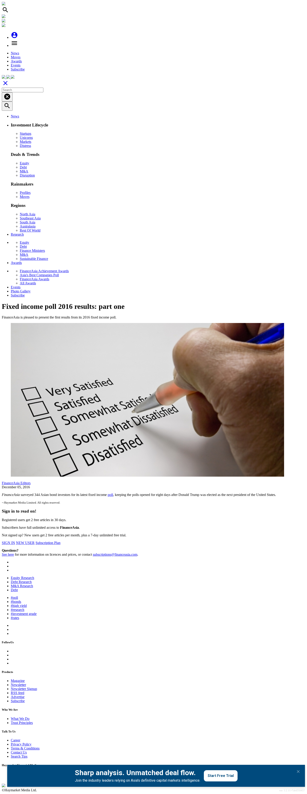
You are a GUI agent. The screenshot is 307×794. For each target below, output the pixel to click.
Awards (16, 61)
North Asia (27, 214)
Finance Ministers (32, 250)
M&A (24, 171)
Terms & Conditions (25, 748)
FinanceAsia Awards (34, 279)
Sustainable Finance (34, 259)
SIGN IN (8, 543)
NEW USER (25, 543)
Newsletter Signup (24, 689)
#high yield (19, 606)
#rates (15, 618)
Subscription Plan (48, 543)
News (15, 53)
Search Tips (19, 756)
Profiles (25, 193)
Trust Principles (22, 723)
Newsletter (18, 685)
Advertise (17, 697)
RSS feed (17, 693)
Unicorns (26, 137)
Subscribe (18, 69)
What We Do (20, 719)
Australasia (28, 226)
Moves (15, 57)
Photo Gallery (21, 291)
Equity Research (22, 578)
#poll (14, 597)
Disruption (27, 175)
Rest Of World (30, 230)
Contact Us (19, 752)
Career (15, 740)
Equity (24, 163)
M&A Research (22, 586)
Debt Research (21, 582)
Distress (25, 146)
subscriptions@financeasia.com (115, 554)
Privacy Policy (21, 744)
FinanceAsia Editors (16, 483)
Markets (25, 142)
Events (15, 65)
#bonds (16, 602)
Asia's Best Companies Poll (39, 275)
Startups (25, 133)
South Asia (27, 222)
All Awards (28, 283)
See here (8, 554)
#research (17, 610)
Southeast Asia (30, 218)
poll (110, 495)
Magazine (18, 681)
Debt (23, 167)
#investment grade (24, 614)
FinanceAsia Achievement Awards (44, 271)
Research (17, 234)
